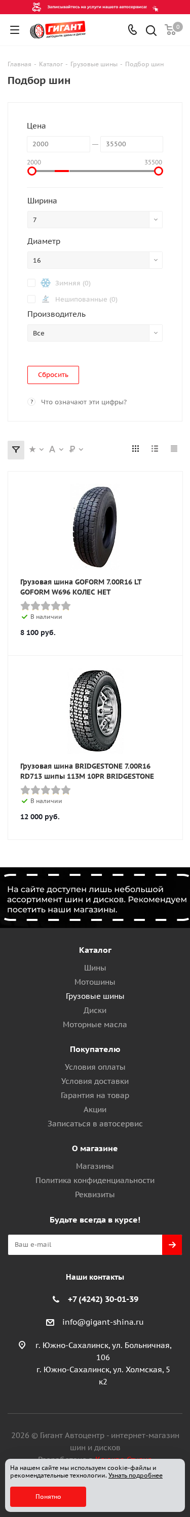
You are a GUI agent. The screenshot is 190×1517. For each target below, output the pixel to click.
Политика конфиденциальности (95, 1180)
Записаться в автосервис (95, 1123)
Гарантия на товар (95, 1095)
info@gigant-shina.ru (103, 1322)
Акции (95, 1109)
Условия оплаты (95, 1067)
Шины (95, 968)
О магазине (95, 1148)
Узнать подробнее (135, 1475)
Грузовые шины (95, 996)
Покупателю (95, 1049)
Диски (95, 1010)
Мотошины (95, 982)
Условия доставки (95, 1081)
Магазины (95, 1166)
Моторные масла (95, 1024)
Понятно (48, 1496)
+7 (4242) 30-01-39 (103, 1299)
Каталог (95, 950)
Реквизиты (95, 1194)
